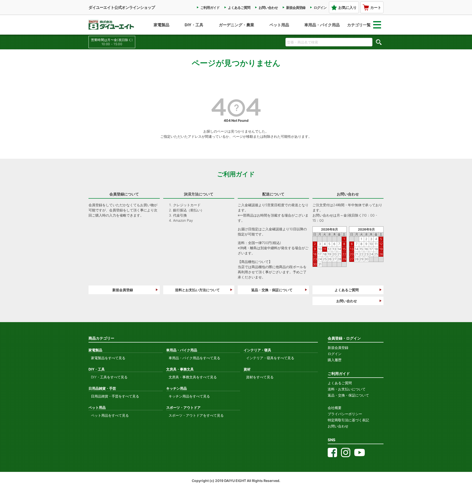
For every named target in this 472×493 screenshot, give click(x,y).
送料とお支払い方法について (197, 290)
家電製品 (161, 24)
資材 (247, 369)
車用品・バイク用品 (322, 24)
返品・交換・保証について (272, 290)
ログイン (320, 7)
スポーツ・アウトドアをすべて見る (196, 415)
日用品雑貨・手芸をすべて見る (115, 396)
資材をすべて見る (260, 377)
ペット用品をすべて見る (110, 415)
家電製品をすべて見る (108, 358)
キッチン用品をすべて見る (189, 396)
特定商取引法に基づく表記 (348, 420)
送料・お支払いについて (347, 389)
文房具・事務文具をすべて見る (193, 377)
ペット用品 (279, 24)
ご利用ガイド (210, 7)
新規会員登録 (295, 7)
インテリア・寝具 (257, 350)
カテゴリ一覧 (359, 24)
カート (375, 7)
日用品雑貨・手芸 (102, 388)
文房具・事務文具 (180, 369)
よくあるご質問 (239, 7)
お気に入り (347, 7)
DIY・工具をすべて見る (109, 377)
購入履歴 (334, 360)
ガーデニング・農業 (236, 24)
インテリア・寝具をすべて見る (270, 358)
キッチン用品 (176, 388)
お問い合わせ (268, 7)
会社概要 (334, 408)
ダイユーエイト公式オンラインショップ (121, 7)
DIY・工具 (194, 24)
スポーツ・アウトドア (183, 407)
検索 (379, 42)
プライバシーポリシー (345, 414)
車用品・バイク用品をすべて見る (194, 358)
